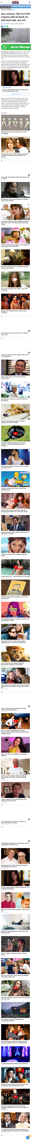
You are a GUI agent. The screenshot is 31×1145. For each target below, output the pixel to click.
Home (2, 9)
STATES (8, 9)
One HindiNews (7, 23)
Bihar (13, 9)
